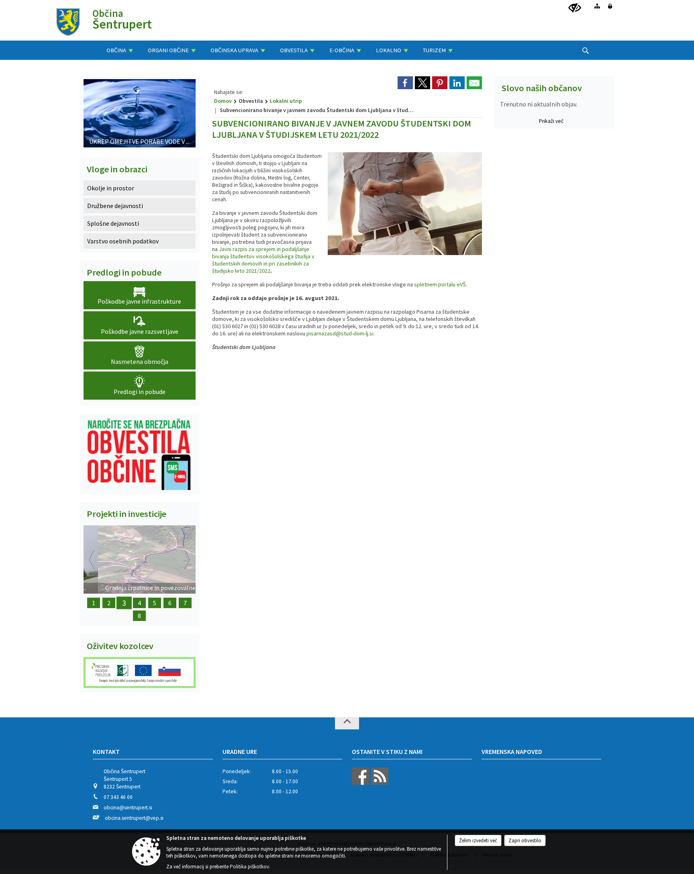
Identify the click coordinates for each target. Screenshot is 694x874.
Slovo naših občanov (542, 88)
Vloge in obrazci (117, 169)
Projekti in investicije (126, 513)
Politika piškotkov (249, 866)
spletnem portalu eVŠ (440, 284)
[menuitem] (120, 50)
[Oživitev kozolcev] (140, 672)
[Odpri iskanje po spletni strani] (585, 50)
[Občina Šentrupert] (68, 21)
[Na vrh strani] (347, 723)
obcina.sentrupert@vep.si (134, 818)
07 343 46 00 (118, 797)
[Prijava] (610, 6)
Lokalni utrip (286, 100)
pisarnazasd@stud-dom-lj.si (340, 333)
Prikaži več (551, 121)
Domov (223, 100)
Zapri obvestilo (524, 840)
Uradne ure (239, 751)
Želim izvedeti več (478, 840)
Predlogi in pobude (124, 272)
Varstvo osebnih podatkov (123, 241)
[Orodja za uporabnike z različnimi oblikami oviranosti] (574, 8)
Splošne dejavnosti (113, 223)
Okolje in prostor (110, 188)
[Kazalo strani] (597, 6)
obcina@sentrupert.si (128, 807)
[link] (405, 82)
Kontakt (106, 751)
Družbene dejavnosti (115, 206)
